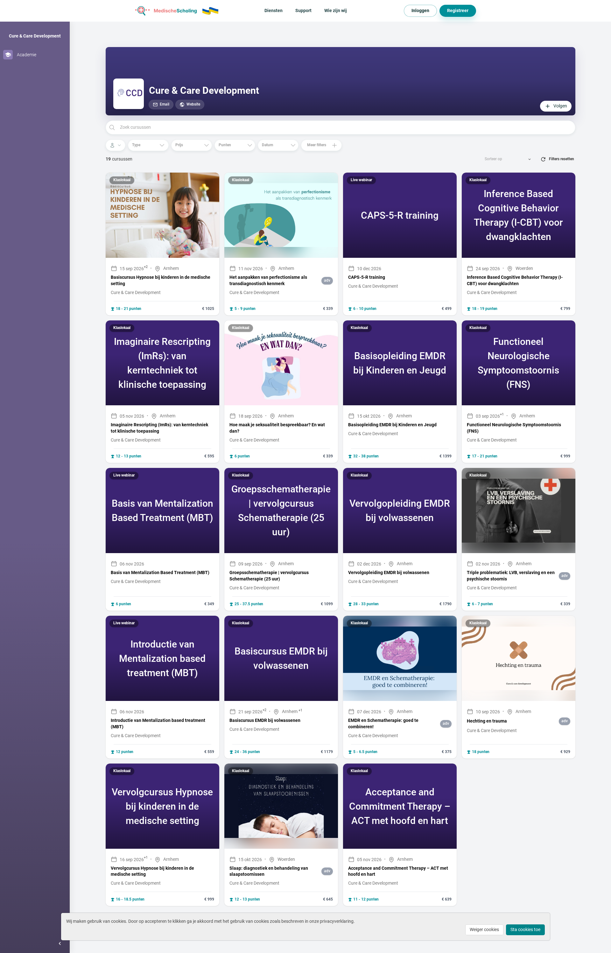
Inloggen (420, 10)
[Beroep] (115, 145)
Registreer (457, 10)
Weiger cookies (484, 929)
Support (303, 10)
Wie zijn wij (335, 10)
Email (164, 104)
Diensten (273, 10)
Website (193, 104)
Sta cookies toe (525, 929)
